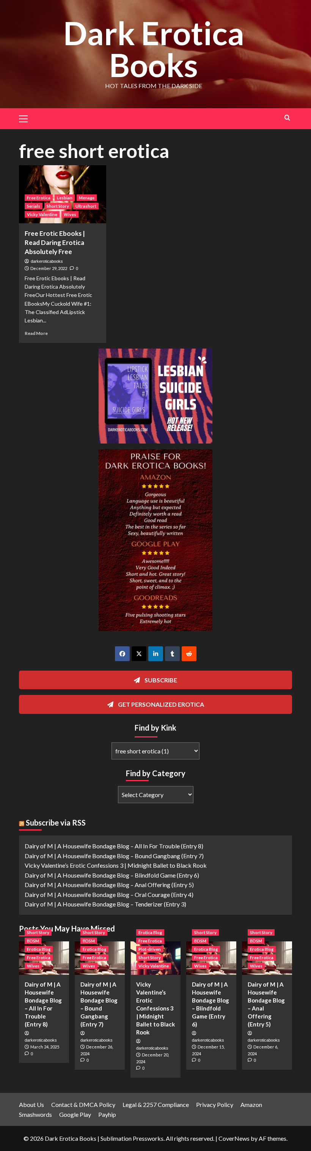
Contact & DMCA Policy (83, 1104)
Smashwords (35, 1114)
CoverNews (234, 1138)
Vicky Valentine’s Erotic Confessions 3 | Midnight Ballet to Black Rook (116, 865)
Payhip (107, 1114)
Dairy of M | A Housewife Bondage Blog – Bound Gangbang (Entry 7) (114, 855)
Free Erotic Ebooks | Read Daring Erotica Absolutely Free (55, 242)
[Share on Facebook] (122, 653)
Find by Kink (155, 727)
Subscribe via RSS (56, 822)
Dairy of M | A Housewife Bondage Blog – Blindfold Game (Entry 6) (112, 875)
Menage (86, 197)
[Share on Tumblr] (172, 653)
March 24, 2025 (44, 1046)
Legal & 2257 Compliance (156, 1104)
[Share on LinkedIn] (155, 653)
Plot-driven (149, 949)
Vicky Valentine (42, 214)
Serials (33, 206)
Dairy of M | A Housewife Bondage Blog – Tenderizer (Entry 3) (105, 904)
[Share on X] (139, 653)
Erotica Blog (38, 949)
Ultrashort (85, 206)
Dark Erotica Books (153, 49)
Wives (70, 214)
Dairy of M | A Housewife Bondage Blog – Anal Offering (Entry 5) (109, 884)
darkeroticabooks (47, 261)
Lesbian (64, 197)
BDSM (33, 940)
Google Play (75, 1114)
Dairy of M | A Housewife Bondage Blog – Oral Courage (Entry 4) (109, 894)
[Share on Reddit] (189, 653)
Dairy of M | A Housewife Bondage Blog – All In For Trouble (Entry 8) (114, 845)
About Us (31, 1104)
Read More (36, 333)
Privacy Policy (214, 1104)
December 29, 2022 (48, 268)
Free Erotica (38, 197)
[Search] (287, 117)
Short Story (58, 206)
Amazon (251, 1104)
